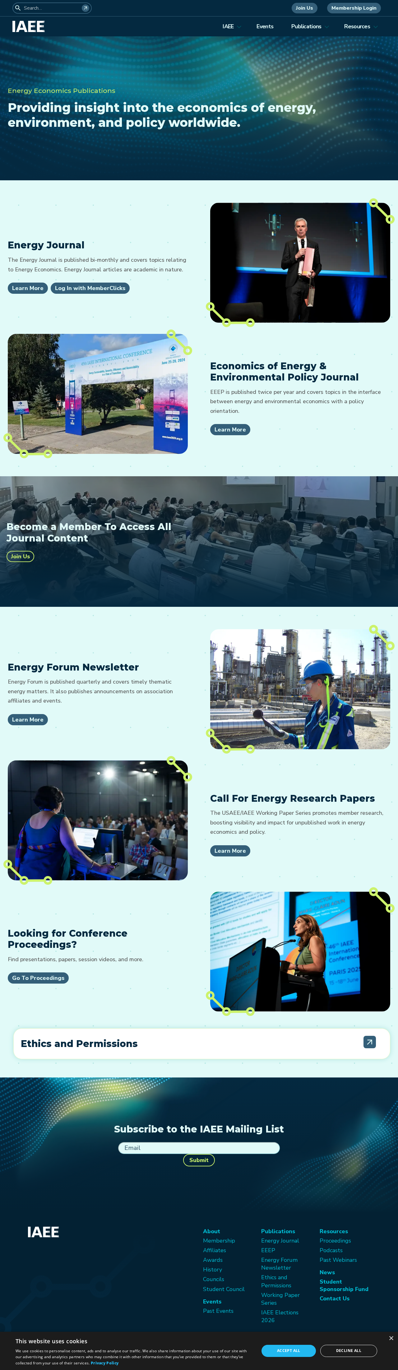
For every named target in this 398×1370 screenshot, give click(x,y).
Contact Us (334, 1298)
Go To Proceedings (38, 978)
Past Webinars (338, 1260)
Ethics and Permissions (276, 1281)
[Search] (85, 8)
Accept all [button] (288, 1350)
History (212, 1269)
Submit (199, 1160)
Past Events (218, 1311)
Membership (219, 1240)
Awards (213, 1260)
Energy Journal (280, 1240)
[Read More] (369, 1042)
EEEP (268, 1250)
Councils (213, 1279)
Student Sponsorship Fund (344, 1285)
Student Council (224, 1289)
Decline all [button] (348, 1350)
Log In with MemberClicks (90, 288)
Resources (357, 26)
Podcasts (331, 1250)
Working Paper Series (280, 1299)
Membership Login (354, 8)
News (327, 1272)
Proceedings (335, 1240)
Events (265, 26)
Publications (306, 26)
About (211, 1231)
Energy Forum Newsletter (279, 1263)
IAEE (228, 26)
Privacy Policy (104, 1363)
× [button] (391, 1338)
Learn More (28, 288)
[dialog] (199, 1351)
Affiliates (214, 1250)
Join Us (304, 8)
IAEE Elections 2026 (279, 1316)
